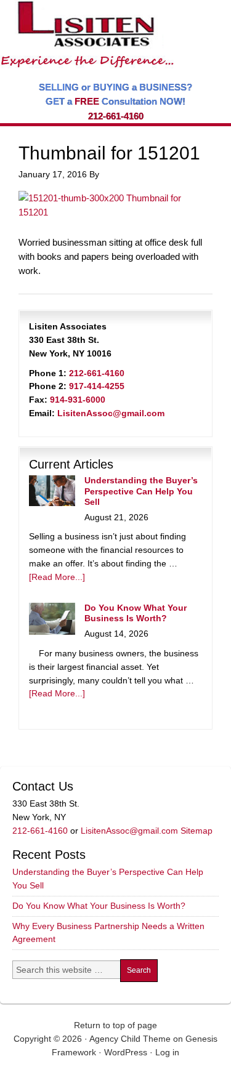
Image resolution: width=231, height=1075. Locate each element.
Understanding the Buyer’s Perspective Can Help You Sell (141, 491)
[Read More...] (57, 577)
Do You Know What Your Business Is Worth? (135, 613)
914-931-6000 (77, 400)
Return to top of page (115, 1025)
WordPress (125, 1052)
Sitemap (196, 830)
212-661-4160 (116, 116)
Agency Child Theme (130, 1039)
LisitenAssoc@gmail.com (110, 413)
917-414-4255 (96, 386)
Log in (167, 1052)
